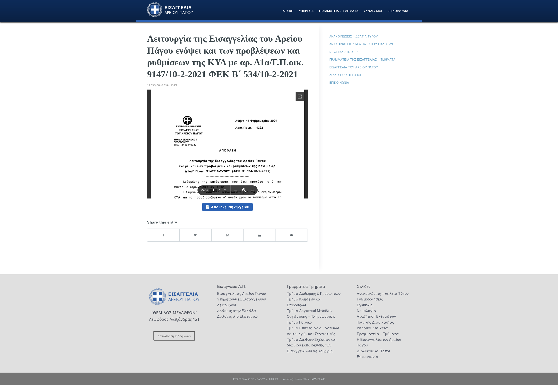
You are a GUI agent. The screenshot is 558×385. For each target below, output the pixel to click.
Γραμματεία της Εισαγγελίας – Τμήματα (362, 59)
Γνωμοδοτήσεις (370, 299)
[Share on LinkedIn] (260, 235)
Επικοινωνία (339, 82)
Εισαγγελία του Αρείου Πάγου (353, 67)
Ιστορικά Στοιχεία (372, 327)
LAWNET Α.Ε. (318, 379)
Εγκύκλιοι (365, 304)
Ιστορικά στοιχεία (344, 52)
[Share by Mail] (292, 235)
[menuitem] (288, 11)
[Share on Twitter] (195, 235)
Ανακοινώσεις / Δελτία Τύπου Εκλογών (361, 44)
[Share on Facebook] (163, 235)
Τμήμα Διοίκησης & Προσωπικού (314, 293)
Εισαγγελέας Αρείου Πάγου (241, 293)
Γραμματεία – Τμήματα (378, 333)
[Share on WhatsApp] (227, 235)
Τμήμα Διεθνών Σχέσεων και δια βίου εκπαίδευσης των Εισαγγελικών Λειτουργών (312, 345)
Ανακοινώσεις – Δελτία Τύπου (353, 36)
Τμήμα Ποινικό (299, 322)
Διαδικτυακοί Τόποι (345, 75)
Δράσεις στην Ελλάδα (236, 310)
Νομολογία (366, 310)
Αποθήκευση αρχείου (230, 206)
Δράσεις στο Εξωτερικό (237, 316)
